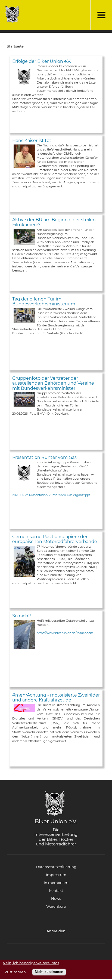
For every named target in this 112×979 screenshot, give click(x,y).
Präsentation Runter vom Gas (44, 457)
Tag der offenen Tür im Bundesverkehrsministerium (43, 301)
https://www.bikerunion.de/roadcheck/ (65, 633)
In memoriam (56, 882)
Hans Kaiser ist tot (31, 140)
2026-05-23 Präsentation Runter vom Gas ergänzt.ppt (51, 495)
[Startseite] (11, 14)
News (56, 898)
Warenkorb (56, 906)
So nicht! (21, 615)
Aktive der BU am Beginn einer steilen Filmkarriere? (54, 222)
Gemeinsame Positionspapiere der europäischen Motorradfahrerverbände (54, 539)
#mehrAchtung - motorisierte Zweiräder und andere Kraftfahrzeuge (56, 697)
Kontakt (56, 890)
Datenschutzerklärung (56, 867)
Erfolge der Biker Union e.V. (41, 61)
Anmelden (56, 931)
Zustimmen (15, 972)
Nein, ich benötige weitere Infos (31, 963)
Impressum (56, 874)
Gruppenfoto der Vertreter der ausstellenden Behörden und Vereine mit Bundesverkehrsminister (53, 383)
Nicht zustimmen (49, 972)
